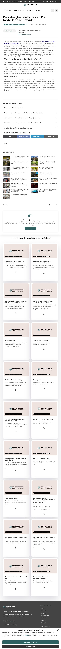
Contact (37, 10)
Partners (16, 10)
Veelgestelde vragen (25, 34)
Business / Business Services (14, 24)
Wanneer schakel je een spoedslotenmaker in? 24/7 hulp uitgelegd (18, 185)
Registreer (43, 622)
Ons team (30, 10)
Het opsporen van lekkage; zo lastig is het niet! (15, 420)
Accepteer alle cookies (30, 642)
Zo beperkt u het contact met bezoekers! (15, 459)
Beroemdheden (45, 615)
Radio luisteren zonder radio (43, 419)
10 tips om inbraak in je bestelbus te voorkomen (48, 184)
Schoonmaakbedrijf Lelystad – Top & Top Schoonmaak (43, 301)
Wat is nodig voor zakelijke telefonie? (30, 30)
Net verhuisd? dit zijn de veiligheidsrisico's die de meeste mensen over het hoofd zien (18, 179)
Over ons (23, 10)
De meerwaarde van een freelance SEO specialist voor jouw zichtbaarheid (19, 190)
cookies (27, 635)
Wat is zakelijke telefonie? (30, 108)
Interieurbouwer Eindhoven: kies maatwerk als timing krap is (18, 195)
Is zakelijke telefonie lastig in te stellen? (30, 128)
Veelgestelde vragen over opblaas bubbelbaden (42, 262)
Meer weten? (23, 32)
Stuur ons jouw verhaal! (30, 220)
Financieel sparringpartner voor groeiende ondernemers (47, 168)
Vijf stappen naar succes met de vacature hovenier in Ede (47, 173)
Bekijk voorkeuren (30, 646)
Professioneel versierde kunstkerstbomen (41, 577)
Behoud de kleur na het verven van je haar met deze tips (16, 301)
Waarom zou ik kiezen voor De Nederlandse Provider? (30, 113)
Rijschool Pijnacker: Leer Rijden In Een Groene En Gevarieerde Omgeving (47, 190)
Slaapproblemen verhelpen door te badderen (14, 262)
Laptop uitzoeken (39, 380)
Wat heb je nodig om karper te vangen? (44, 538)
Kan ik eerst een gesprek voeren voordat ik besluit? (30, 123)
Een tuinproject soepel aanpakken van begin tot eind (48, 179)
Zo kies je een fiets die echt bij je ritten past (47, 162)
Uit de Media (8, 10)
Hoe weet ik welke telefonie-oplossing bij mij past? (30, 118)
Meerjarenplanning (12, 498)
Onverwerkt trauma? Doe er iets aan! (16, 577)
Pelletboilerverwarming (13, 380)
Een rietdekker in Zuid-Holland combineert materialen (47, 157)
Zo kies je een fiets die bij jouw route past (19, 162)
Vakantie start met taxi (41, 458)
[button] (58, 630)
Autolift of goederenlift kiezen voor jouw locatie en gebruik (19, 168)
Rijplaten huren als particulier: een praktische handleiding (19, 157)
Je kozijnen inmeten (40, 340)
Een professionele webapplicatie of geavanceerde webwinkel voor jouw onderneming (44, 500)
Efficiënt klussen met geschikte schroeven (16, 538)
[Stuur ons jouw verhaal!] (30, 215)
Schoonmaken (10, 340)
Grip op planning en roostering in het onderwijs (19, 173)
